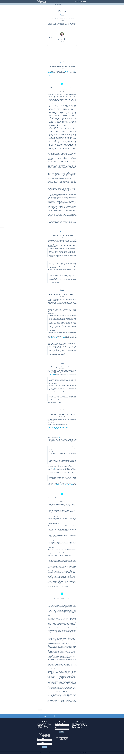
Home (55, 4)
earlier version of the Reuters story (55, 393)
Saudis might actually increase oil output (62, 367)
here (61, 436)
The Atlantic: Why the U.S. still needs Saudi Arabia (62, 294)
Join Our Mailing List (59, 723)
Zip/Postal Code (40, 742)
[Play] (48, 434)
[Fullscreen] (65, 434)
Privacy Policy (85, 752)
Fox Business (63, 21)
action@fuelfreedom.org (77, 727)
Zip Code (57, 727)
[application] (58, 429)
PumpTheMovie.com (69, 484)
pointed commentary (68, 298)
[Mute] (64, 434)
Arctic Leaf (62, 92)
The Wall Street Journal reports (55, 468)
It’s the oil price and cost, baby (62, 598)
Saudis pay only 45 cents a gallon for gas (62, 235)
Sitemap (81, 752)
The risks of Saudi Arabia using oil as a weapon (62, 18)
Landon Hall (62, 42)
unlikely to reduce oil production (58, 337)
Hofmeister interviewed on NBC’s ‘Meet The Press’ (62, 414)
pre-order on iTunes (58, 484)
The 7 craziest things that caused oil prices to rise (62, 66)
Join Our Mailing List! (41, 738)
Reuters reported (51, 374)
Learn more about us (41, 729)
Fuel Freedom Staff (62, 69)
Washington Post (52, 239)
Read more (50, 75)
